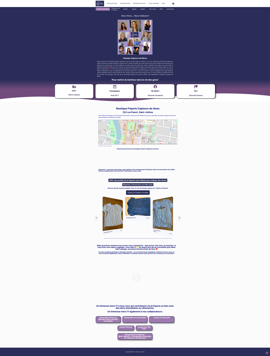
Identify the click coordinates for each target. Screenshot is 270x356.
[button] (104, 238)
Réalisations (112, 3)
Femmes (134, 9)
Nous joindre (154, 3)
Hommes (142, 9)
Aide (163, 3)
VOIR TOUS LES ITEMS (103, 9)
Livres (161, 9)
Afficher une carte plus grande (104, 145)
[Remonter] (267, 353)
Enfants (125, 9)
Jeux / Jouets (152, 9)
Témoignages (125, 3)
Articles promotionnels (173, 9)
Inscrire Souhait (139, 3)
